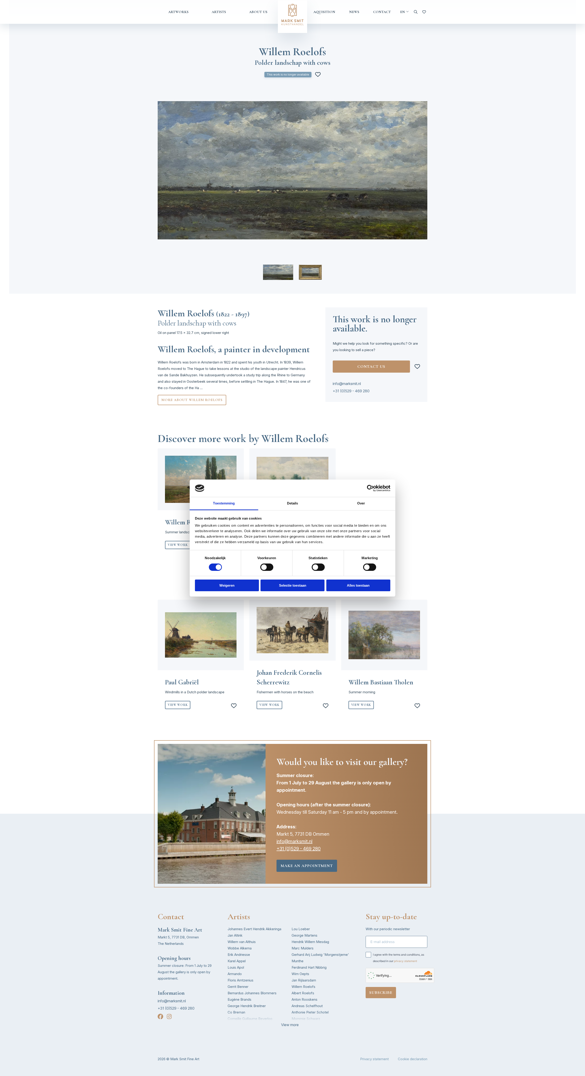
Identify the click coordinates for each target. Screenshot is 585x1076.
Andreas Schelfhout (307, 1006)
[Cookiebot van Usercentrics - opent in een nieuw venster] (370, 488)
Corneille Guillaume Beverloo (250, 1018)
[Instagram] (169, 1016)
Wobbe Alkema (240, 948)
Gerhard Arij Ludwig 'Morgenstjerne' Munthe (320, 957)
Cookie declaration (412, 1059)
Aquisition (324, 12)
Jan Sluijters (301, 1025)
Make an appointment (307, 865)
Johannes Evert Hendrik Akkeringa (254, 929)
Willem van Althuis (242, 942)
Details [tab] (292, 503)
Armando (235, 974)
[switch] (266, 567)
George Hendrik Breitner (247, 1006)
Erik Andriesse (239, 954)
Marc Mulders (303, 948)
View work (178, 545)
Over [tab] (361, 503)
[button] (278, 272)
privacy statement (405, 961)
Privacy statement (374, 1059)
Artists (219, 12)
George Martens (304, 935)
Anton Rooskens (304, 999)
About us (258, 12)
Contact (382, 12)
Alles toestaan (358, 585)
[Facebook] (160, 1016)
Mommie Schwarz (306, 1018)
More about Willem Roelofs (192, 400)
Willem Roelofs (303, 986)
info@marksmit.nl (347, 383)
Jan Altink (235, 935)
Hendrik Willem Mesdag (310, 942)
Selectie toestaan (292, 585)
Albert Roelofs (303, 993)
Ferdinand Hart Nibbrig (309, 967)
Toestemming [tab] (224, 503)
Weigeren (226, 585)
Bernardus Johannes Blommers (252, 993)
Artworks (178, 12)
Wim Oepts (300, 974)
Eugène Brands (239, 999)
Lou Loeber (301, 929)
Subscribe (380, 992)
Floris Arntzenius (240, 980)
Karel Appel (237, 961)
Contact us (371, 366)
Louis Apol (236, 967)
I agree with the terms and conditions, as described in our (398, 958)
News (354, 12)
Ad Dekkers (237, 1025)
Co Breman (236, 1012)
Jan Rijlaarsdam (304, 980)
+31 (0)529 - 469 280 (351, 391)
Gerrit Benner (238, 986)
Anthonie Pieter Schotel (310, 1012)
